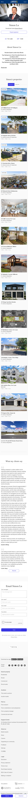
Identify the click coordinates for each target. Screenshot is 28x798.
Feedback (3, 744)
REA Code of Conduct (6, 772)
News (2, 735)
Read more (4, 67)
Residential (4, 674)
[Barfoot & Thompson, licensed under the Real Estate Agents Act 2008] (14, 2)
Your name (3, 599)
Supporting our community (7, 741)
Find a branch (4, 704)
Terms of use (4, 766)
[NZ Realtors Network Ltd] (7, 788)
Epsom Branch (18, 28)
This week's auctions (6, 693)
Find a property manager (7, 711)
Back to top (14, 647)
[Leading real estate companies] (21, 788)
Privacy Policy (14, 637)
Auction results (5, 696)
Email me (21, 795)
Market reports (4, 732)
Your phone (3, 611)
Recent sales (4, 684)
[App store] (14, 659)
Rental (2, 677)
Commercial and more (6, 714)
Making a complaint (6, 775)
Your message (4, 589)
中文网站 (3, 751)
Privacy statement (5, 762)
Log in (25, 1)
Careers (3, 738)
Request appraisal (14, 32)
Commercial (4, 681)
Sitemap (3, 748)
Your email (3, 605)
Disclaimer (4, 759)
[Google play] (20, 659)
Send (14, 629)
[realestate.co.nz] (21, 783)
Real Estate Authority (6, 769)
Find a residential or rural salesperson (10, 708)
